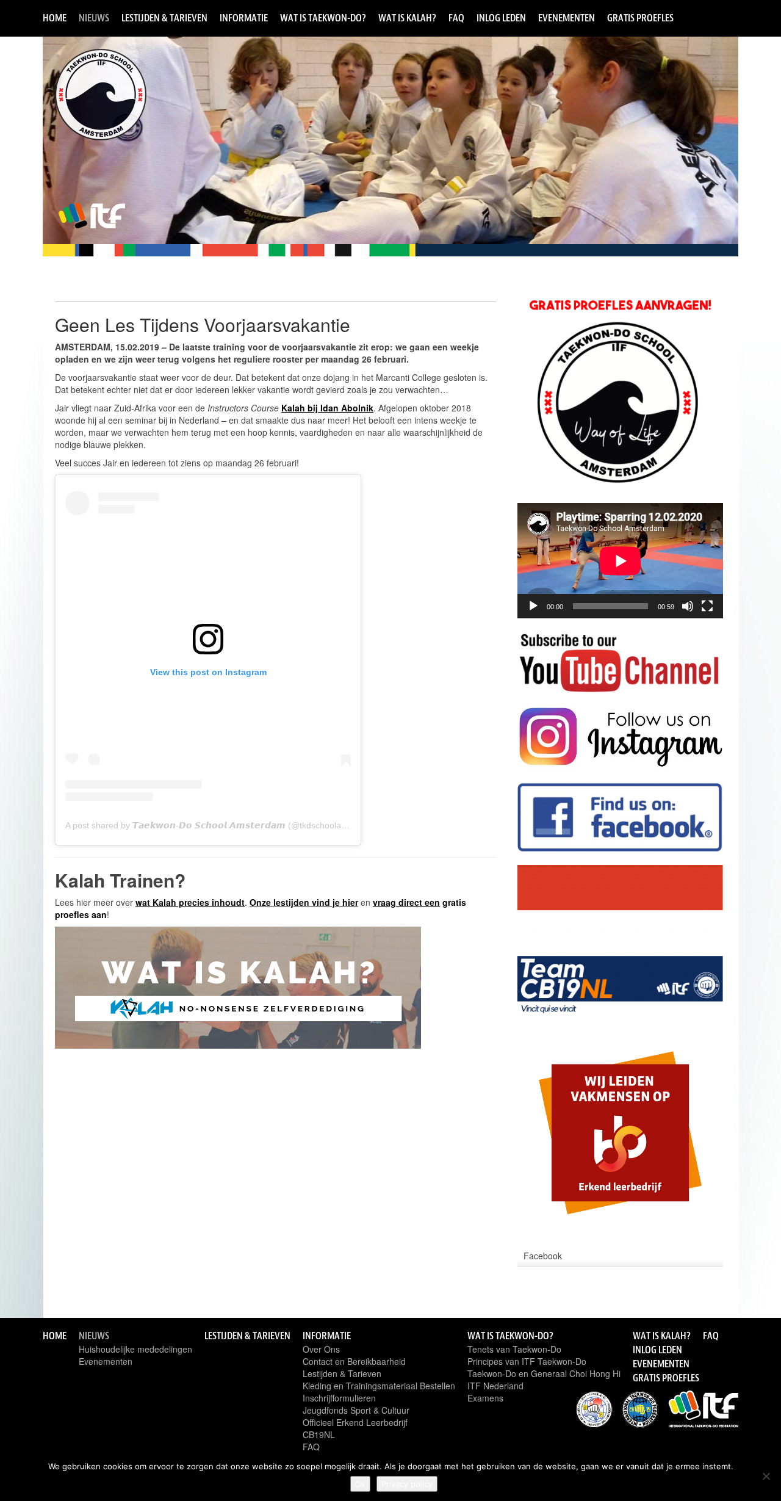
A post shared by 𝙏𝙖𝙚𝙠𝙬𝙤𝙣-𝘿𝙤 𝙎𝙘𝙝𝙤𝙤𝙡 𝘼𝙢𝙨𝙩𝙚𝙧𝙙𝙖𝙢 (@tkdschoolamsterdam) (224, 825)
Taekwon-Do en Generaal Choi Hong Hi (544, 1373)
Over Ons (321, 1349)
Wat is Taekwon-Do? (323, 17)
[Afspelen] (533, 606)
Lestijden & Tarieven (164, 17)
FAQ (456, 17)
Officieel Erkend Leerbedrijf (355, 1422)
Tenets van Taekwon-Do (514, 1349)
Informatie (244, 17)
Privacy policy (407, 1484)
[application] (620, 560)
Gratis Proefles (640, 17)
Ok (360, 1484)
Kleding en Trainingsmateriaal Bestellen (379, 1386)
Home (55, 17)
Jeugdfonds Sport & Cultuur (356, 1410)
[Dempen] (688, 606)
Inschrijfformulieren (339, 1398)
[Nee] (766, 1476)
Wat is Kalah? (407, 17)
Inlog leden (501, 17)
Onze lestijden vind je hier (304, 902)
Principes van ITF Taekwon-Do (526, 1361)
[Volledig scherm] (707, 606)
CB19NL (319, 1434)
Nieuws (94, 17)
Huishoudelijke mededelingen (135, 1349)
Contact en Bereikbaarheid (354, 1361)
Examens (485, 1398)
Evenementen (566, 17)
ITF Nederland (495, 1386)
